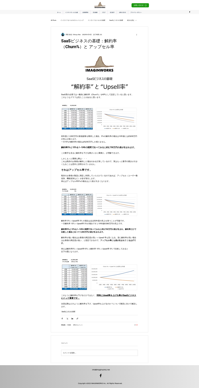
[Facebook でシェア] (62, 319)
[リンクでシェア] (77, 319)
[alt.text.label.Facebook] (190, 12)
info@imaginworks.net (101, 370)
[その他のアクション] (136, 34)
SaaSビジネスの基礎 (116, 20)
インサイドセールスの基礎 (96, 20)
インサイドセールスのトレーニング (72, 20)
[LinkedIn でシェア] (72, 319)
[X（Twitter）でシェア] (67, 319)
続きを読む (130, 20)
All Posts (53, 20)
